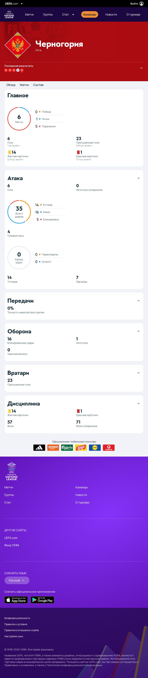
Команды (81, 487)
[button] (68, 14)
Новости (81, 495)
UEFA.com (11, 538)
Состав (38, 85)
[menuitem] (29, 14)
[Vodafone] (109, 447)
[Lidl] (95, 447)
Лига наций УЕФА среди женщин (9, 14)
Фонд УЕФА (11, 545)
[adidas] (39, 447)
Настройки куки (13, 636)
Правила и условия (15, 624)
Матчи (24, 85)
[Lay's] (81, 447)
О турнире (82, 502)
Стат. (8, 502)
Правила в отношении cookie (21, 630)
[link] (29, 14)
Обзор (11, 85)
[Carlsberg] (67, 447)
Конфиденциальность (17, 618)
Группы (9, 495)
